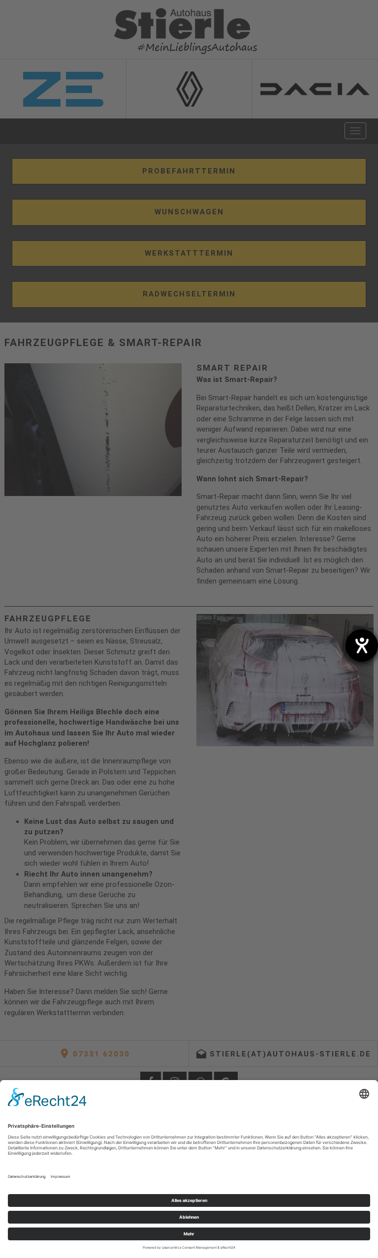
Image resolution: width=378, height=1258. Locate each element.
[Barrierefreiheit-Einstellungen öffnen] (362, 645)
